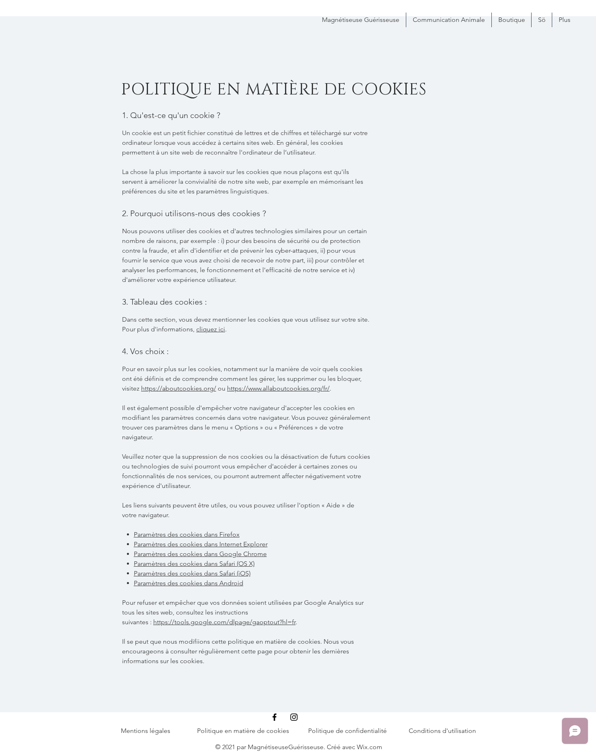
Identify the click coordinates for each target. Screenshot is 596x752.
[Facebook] (274, 717)
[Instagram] (294, 717)
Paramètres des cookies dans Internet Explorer (201, 544)
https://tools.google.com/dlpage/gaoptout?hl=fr (224, 622)
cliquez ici (210, 329)
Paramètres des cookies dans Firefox (187, 534)
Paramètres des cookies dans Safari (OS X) (194, 563)
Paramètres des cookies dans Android (188, 583)
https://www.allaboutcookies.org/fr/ (278, 388)
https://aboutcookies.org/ (178, 388)
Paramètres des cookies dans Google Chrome (200, 554)
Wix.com (369, 747)
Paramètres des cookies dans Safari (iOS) (192, 573)
